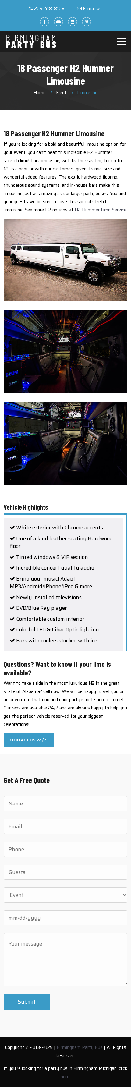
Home (40, 92)
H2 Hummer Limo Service (100, 210)
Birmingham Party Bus (80, 1047)
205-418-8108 (49, 8)
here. (65, 1076)
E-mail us (92, 8)
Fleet (61, 92)
